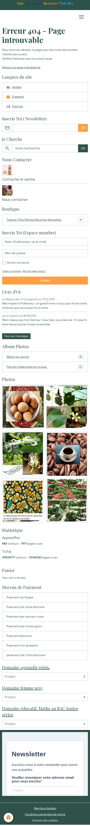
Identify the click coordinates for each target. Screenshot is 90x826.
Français (17, 106)
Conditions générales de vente (45, 814)
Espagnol (18, 97)
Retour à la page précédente (21, 67)
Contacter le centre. (19, 179)
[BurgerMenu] (81, 17)
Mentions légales (45, 808)
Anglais (17, 87)
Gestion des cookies (45, 820)
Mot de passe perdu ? (34, 271)
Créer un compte (11, 271)
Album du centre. (44, 357)
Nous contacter (15, 199)
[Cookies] (8, 817)
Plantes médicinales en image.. (44, 367)
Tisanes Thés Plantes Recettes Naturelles (33, 220)
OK (83, 128)
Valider (45, 280)
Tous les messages (16, 336)
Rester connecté (18, 262)
